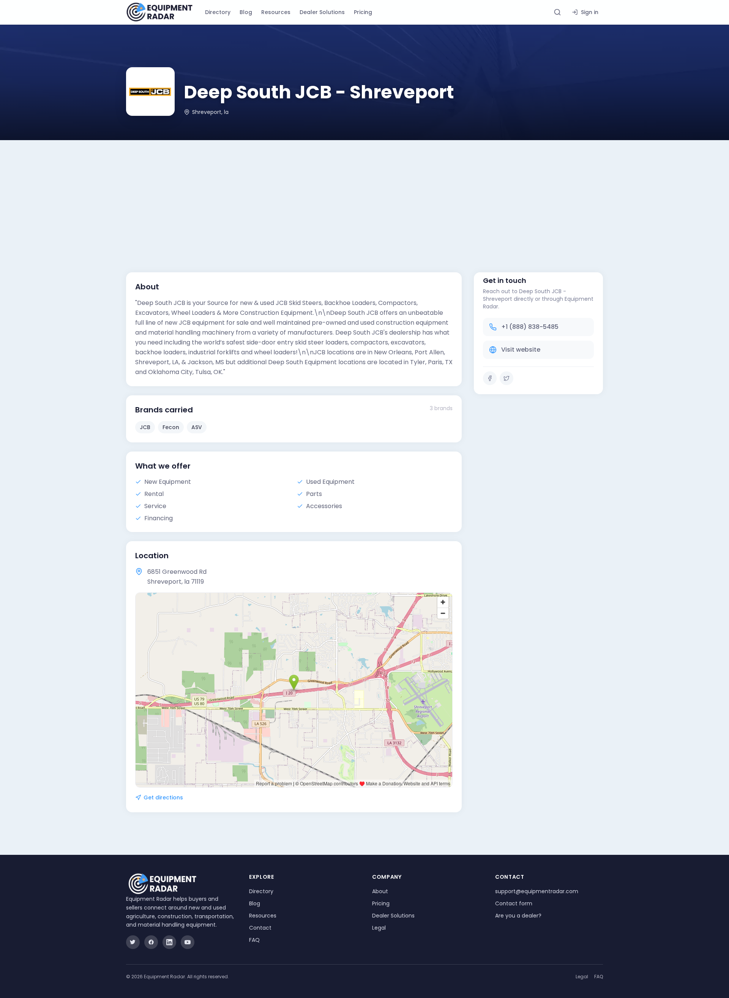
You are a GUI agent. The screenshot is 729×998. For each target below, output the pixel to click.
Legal (379, 928)
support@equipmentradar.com (536, 891)
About (380, 891)
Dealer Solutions (322, 12)
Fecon (171, 427)
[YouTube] (187, 942)
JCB (145, 427)
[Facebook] (490, 378)
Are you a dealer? (518, 915)
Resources (275, 12)
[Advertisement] (364, 197)
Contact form (513, 903)
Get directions (163, 797)
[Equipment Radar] (159, 12)
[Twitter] (506, 378)
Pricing (363, 12)
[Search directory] (557, 12)
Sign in (589, 12)
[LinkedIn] (169, 942)
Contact (260, 928)
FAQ (254, 940)
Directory (217, 12)
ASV (196, 427)
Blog (246, 12)
